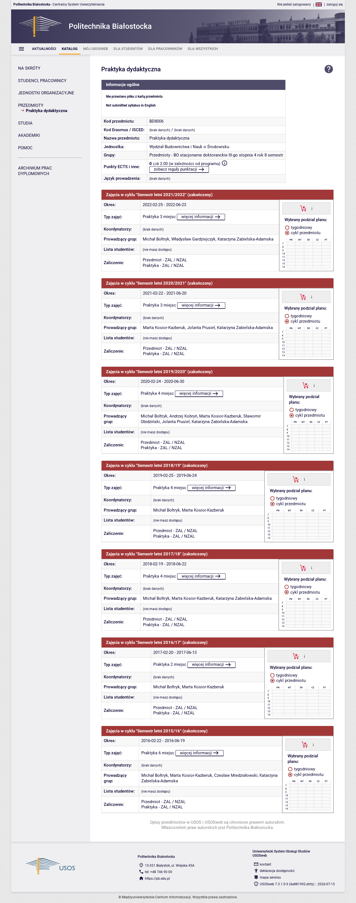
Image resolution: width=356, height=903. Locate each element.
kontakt (265, 864)
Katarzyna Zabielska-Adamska (245, 239)
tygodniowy (301, 227)
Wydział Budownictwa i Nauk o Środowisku (189, 146)
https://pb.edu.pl (157, 879)
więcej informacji (197, 216)
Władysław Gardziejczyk (193, 239)
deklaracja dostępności (277, 871)
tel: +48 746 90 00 (158, 872)
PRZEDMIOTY (30, 105)
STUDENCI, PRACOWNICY (42, 80)
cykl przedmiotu (305, 232)
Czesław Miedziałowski (236, 775)
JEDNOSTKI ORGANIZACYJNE (46, 92)
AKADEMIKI (29, 135)
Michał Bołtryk (156, 239)
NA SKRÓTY (29, 68)
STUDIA (25, 123)
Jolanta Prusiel (201, 327)
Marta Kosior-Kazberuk (164, 327)
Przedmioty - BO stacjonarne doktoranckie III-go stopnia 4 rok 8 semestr (216, 155)
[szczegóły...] (312, 208)
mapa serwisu (270, 877)
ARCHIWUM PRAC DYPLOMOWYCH (35, 171)
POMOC (25, 147)
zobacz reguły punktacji (175, 169)
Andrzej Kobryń (183, 416)
